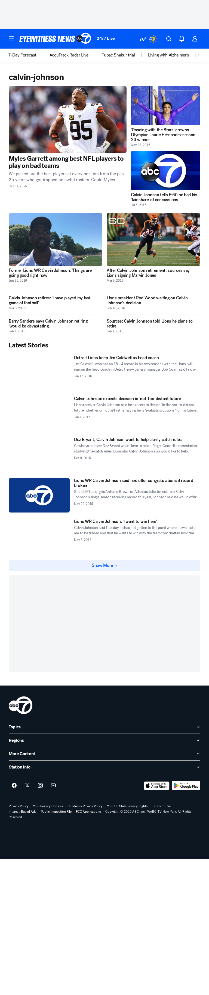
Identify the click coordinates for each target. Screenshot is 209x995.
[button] (11, 38)
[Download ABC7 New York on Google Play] (186, 785)
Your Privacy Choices (48, 806)
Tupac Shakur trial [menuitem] (118, 55)
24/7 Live (106, 38)
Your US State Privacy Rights (127, 806)
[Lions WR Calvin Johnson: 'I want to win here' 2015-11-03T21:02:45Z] (39, 536)
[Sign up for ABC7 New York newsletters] (53, 785)
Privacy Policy (19, 806)
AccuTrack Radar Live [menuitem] (69, 55)
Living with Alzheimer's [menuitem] (168, 55)
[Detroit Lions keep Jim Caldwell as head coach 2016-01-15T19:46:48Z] (39, 372)
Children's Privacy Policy (85, 806)
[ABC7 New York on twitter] (27, 785)
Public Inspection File (56, 811)
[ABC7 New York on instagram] (40, 785)
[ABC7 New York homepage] (55, 39)
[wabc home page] (20, 705)
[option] (29, 55)
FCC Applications (88, 811)
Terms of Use (161, 806)
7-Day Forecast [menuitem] (22, 55)
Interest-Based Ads (22, 811)
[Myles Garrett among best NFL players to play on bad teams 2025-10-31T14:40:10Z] (68, 119)
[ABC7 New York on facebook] (14, 785)
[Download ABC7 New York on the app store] (157, 785)
